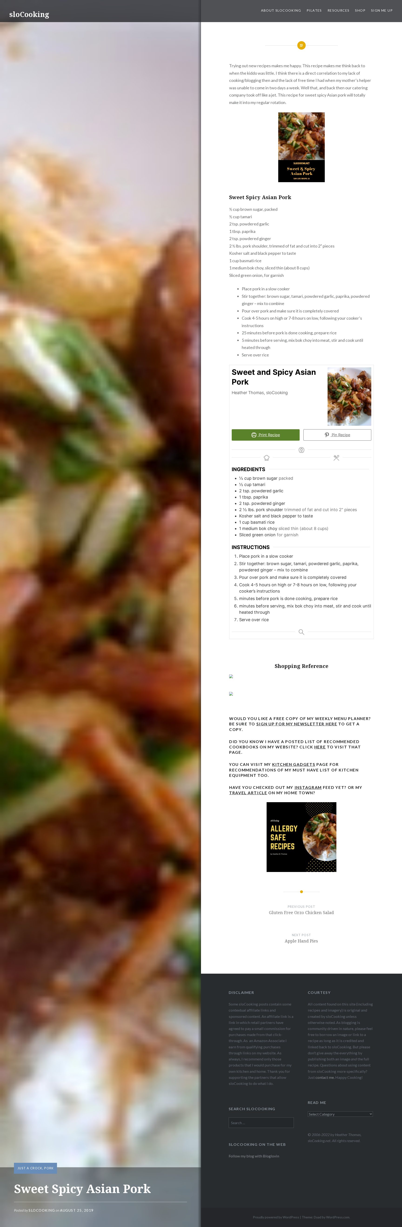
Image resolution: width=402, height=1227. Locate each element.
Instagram (308, 787)
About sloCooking (281, 10)
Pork (49, 1168)
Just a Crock (29, 1168)
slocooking (42, 1210)
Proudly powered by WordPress (276, 1217)
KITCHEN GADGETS (293, 764)
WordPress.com (337, 1217)
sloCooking (29, 14)
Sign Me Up (382, 10)
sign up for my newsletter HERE (296, 723)
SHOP (360, 10)
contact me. (325, 1077)
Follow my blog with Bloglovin (254, 1156)
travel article (248, 792)
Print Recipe (269, 434)
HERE (320, 746)
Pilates (314, 10)
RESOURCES (339, 10)
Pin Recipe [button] (340, 434)
